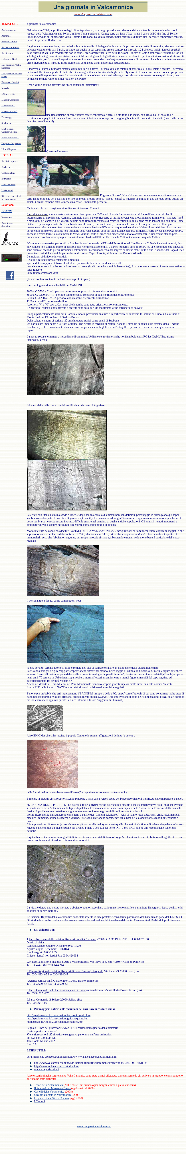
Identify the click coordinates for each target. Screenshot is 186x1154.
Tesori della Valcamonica (49, 1085)
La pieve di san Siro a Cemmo (51, 1098)
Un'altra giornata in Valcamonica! (53, 1094)
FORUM (6, 211)
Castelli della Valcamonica (49, 1091)
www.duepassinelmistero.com (94, 1126)
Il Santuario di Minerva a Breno (52, 1088)
